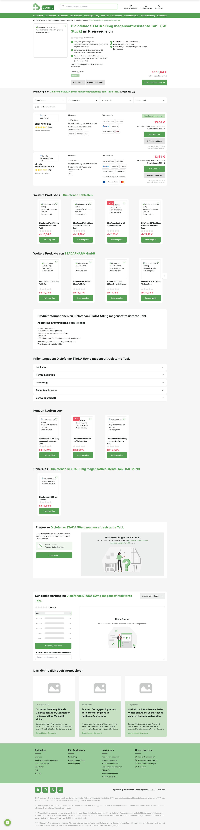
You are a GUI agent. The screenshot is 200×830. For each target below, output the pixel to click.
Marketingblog (74, 763)
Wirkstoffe (106, 770)
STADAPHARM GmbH (130, 42)
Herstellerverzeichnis (110, 763)
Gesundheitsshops (109, 760)
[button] (164, 276)
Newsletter (39, 767)
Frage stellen (54, 555)
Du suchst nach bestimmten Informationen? (53, 652)
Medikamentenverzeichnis (112, 767)
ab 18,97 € (79, 292)
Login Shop (72, 757)
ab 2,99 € (112, 234)
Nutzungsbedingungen (145, 790)
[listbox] (49, 100)
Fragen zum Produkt (95, 82)
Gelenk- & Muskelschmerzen (56, 20)
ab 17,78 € (112, 292)
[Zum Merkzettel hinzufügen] (65, 26)
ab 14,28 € (45, 292)
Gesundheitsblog (148, 16)
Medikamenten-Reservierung (46, 760)
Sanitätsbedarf (116, 16)
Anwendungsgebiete (110, 773)
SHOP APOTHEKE (43, 124)
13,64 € (159, 122)
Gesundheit (38, 16)
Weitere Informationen (42, 130)
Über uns (38, 757)
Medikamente (50, 16)
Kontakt (38, 773)
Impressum (116, 790)
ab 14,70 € (79, 234)
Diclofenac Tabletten (82, 20)
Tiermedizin (63, 16)
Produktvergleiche (131, 16)
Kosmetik (105, 16)
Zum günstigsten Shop (152, 82)
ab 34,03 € (147, 292)
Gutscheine (162, 16)
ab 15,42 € (147, 234)
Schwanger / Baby (91, 16)
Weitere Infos (77, 82)
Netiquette (161, 790)
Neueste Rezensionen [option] (150, 596)
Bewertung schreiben (53, 646)
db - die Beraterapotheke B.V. (44, 165)
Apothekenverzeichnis (111, 757)
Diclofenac (70, 20)
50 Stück (75, 75)
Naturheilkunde (76, 16)
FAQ (36, 770)
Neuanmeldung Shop (76, 760)
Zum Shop (153, 134)
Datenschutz (129, 790)
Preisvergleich (49, 240)
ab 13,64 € (45, 234)
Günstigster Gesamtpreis (153, 116)
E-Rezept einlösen (48, 107)
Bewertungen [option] (40, 100)
